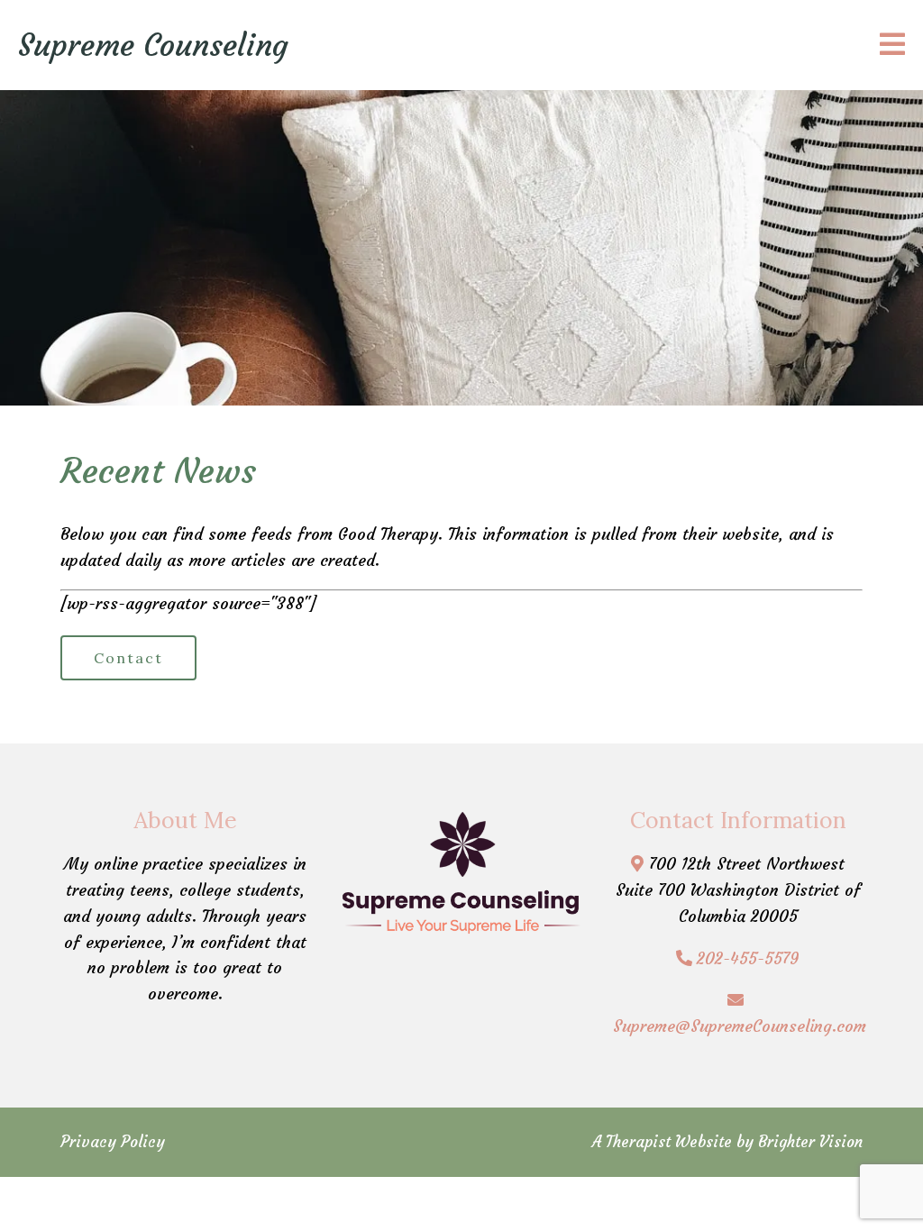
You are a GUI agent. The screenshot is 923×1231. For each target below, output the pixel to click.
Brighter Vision (810, 1142)
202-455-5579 (748, 958)
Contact (128, 658)
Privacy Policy (112, 1142)
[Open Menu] (892, 45)
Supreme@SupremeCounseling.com (739, 1026)
